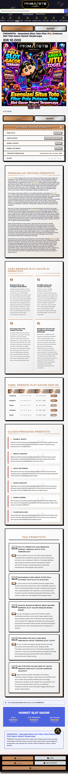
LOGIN (18, 28)
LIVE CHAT (35, 768)
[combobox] (32, 11)
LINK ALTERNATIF (51, 763)
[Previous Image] (3, 74)
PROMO (19, 758)
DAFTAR (50, 28)
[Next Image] (64, 74)
